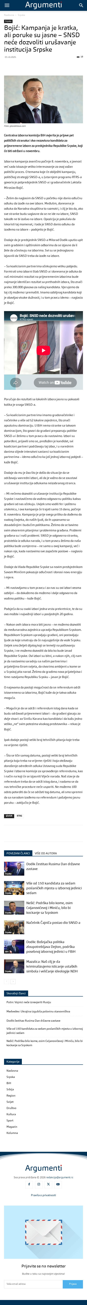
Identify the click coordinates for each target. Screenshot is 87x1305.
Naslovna (9, 15)
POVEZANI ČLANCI (18, 853)
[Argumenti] (43, 1168)
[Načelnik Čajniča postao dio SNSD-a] (14, 927)
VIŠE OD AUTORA (46, 853)
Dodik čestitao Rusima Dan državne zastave (33, 1020)
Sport (9, 1120)
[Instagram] (39, 1185)
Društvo (11, 1108)
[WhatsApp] (36, 66)
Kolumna (12, 1133)
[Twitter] (17, 66)
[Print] (73, 66)
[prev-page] (6, 981)
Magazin (11, 1126)
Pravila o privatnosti (43, 1195)
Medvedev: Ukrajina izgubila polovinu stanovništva (38, 1011)
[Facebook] (8, 66)
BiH (6, 952)
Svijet (10, 1102)
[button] (6, 5)
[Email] (64, 66)
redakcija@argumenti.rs (59, 1177)
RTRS (19, 816)
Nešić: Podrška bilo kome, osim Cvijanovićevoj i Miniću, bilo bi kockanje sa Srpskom (49, 908)
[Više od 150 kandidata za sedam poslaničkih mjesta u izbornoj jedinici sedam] (14, 888)
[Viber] (27, 66)
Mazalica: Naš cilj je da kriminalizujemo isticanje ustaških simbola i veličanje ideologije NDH (52, 966)
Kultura (11, 1114)
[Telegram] (45, 66)
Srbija (10, 1089)
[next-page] (13, 981)
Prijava (72, 1284)
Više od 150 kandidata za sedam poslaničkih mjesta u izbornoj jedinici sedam (54, 888)
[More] (83, 66)
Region (10, 1095)
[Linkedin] (55, 66)
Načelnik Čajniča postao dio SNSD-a (53, 923)
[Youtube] (58, 1185)
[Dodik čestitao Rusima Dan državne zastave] (14, 869)
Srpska (21, 15)
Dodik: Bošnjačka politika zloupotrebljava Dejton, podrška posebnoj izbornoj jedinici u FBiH (50, 947)
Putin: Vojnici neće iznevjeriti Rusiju (28, 1002)
